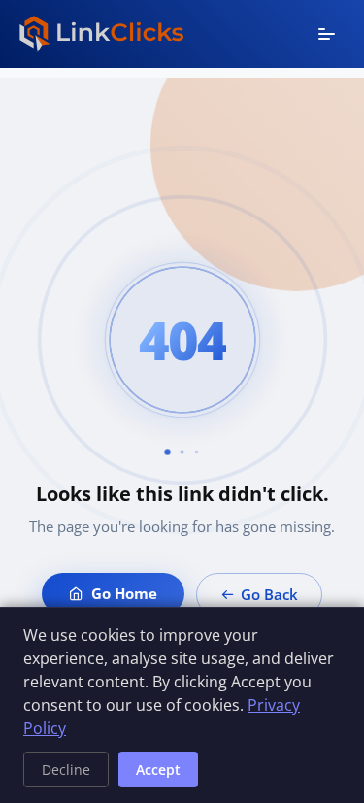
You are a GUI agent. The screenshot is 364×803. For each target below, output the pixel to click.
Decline (66, 769)
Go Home (124, 593)
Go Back (269, 594)
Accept (158, 769)
